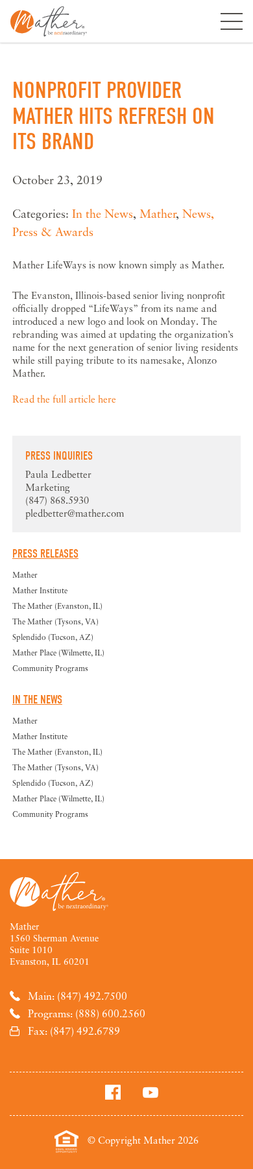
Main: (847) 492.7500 (77, 995)
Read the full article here (64, 399)
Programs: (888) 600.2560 (86, 1013)
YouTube (150, 1092)
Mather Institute (39, 590)
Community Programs (50, 668)
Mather (48, 21)
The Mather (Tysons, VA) (55, 621)
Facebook (113, 1092)
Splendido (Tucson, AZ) (52, 637)
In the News (102, 213)
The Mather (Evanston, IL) (57, 606)
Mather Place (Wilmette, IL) (58, 652)
